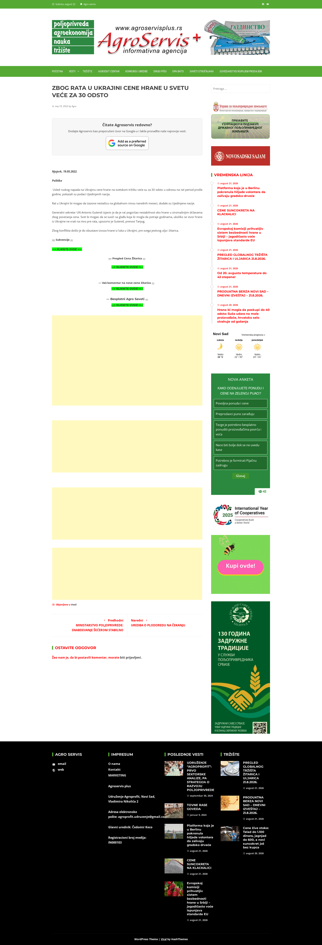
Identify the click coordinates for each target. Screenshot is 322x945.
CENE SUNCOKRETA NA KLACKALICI (236, 212)
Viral (164, 939)
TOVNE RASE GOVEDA (197, 807)
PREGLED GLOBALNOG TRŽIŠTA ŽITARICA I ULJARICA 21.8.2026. (242, 256)
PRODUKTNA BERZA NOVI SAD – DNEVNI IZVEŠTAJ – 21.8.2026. (243, 293)
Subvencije (63, 239)
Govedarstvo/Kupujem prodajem (241, 71)
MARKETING (117, 775)
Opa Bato (178, 71)
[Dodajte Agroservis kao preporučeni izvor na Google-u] (127, 143)
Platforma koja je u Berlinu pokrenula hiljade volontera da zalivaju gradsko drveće (241, 192)
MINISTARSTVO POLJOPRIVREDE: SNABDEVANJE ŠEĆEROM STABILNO (97, 625)
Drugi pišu (160, 71)
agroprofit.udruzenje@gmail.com (143, 817)
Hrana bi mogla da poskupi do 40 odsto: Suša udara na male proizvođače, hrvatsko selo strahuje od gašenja (243, 315)
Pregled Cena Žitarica (127, 258)
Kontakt (114, 769)
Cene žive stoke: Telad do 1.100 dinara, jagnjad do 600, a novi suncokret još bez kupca (256, 837)
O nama (114, 764)
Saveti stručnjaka (202, 71)
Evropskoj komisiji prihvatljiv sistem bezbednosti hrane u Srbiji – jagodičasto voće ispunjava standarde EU (240, 234)
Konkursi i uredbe (136, 71)
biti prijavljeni (130, 657)
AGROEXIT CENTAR (108, 71)
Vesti (72, 71)
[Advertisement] (127, 360)
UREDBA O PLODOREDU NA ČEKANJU (158, 622)
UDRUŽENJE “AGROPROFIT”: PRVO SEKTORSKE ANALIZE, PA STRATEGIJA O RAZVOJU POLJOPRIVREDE (200, 776)
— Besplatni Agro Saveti (125, 299)
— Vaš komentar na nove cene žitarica (125, 283)
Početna (57, 71)
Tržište (87, 71)
